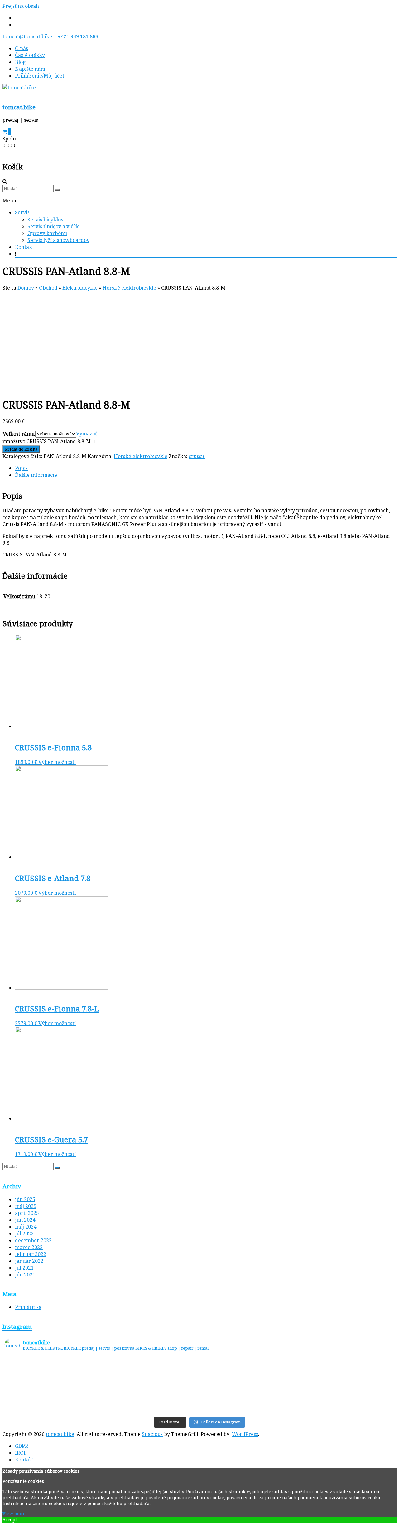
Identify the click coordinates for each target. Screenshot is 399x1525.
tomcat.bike (19, 107)
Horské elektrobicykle (140, 456)
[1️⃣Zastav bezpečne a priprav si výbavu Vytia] (53, 1386)
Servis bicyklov (45, 219)
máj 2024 (25, 1226)
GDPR (21, 1445)
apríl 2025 (27, 1213)
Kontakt (24, 247)
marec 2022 (29, 1247)
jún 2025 (25, 1199)
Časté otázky (30, 55)
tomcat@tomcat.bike (27, 36)
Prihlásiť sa (28, 1307)
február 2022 (30, 1254)
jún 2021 (25, 1274)
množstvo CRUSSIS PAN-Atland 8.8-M (46, 441)
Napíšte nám (30, 68)
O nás (21, 48)
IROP (21, 1452)
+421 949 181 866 (78, 36)
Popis (21, 468)
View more (14, 1514)
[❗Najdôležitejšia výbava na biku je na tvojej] (346, 1386)
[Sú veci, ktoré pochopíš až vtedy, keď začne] (150, 1386)
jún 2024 (25, 1219)
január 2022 (29, 1260)
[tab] (206, 468)
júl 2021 (24, 1267)
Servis (22, 212)
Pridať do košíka (21, 449)
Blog (20, 62)
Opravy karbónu (47, 233)
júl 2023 (24, 1233)
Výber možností (57, 762)
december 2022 (33, 1240)
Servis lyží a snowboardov (58, 240)
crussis (197, 456)
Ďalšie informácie (36, 474)
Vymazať (86, 433)
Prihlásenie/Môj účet (39, 75)
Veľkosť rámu (19, 433)
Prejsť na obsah (20, 5)
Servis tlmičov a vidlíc (53, 226)
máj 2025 (25, 1206)
